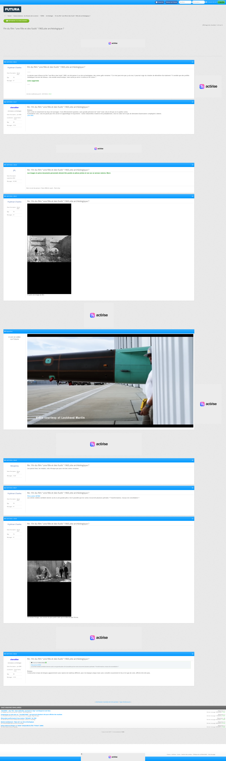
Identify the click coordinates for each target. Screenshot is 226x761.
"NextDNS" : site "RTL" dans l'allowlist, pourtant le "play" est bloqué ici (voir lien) (25, 711)
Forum (9, 16)
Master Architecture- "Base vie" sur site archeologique (17, 722)
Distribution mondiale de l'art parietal (107, 702)
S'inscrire (159, 2)
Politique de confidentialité (200, 754)
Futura (168, 754)
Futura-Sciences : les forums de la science (26, 16)
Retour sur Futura (171, 2)
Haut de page (211, 754)
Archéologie (49, 16)
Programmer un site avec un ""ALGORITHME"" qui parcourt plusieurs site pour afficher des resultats (31, 714)
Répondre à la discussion (16, 21)
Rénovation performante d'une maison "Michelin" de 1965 (18, 718)
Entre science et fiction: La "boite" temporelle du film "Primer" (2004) (22, 725)
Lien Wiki (30, 115)
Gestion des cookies (186, 754)
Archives (174, 754)
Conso (178, 754)
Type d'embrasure (125, 702)
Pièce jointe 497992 (33, 496)
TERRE (42, 16)
